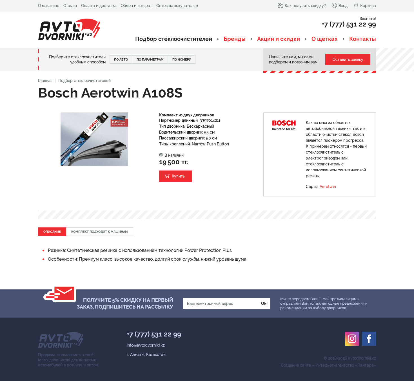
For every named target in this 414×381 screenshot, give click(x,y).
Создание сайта (296, 365)
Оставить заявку (348, 59)
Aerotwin (328, 186)
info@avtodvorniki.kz (146, 345)
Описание (52, 232)
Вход (343, 5)
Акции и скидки (278, 39)
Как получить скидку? (305, 5)
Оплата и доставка (99, 5)
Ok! (264, 303)
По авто (121, 59)
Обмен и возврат (136, 5)
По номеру (181, 59)
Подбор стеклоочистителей (173, 39)
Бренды (235, 39)
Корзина (368, 5)
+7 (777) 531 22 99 (349, 24)
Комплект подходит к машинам (99, 232)
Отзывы (70, 5)
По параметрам (150, 59)
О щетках (324, 39)
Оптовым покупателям (177, 5)
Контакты (362, 39)
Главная (45, 80)
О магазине (48, 5)
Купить (178, 176)
